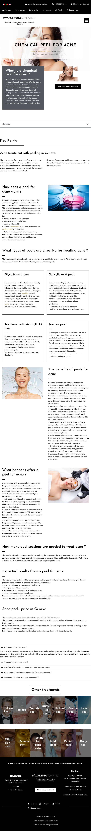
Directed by (45, 817)
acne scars (15, 227)
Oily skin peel (7, 743)
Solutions (41, 51)
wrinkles (25, 293)
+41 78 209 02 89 (75, 790)
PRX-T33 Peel (45, 710)
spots (7, 304)
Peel (48, 51)
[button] (86, 20)
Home (33, 51)
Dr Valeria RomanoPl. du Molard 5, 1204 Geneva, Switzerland (75, 778)
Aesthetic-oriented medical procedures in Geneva (19, 23)
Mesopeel (22, 709)
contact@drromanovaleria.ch (75, 786)
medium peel (7, 229)
